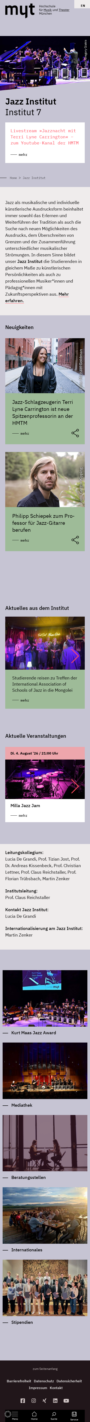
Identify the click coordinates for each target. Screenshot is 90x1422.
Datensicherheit (69, 1381)
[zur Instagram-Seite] (34, 1400)
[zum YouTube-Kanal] (67, 1400)
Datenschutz (44, 1381)
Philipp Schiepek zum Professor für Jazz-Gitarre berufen (43, 522)
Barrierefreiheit (19, 1381)
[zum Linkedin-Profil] (56, 1400)
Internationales (26, 1250)
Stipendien (22, 1322)
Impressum (38, 1388)
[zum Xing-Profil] (45, 1400)
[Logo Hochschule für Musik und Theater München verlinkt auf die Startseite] (20, 10)
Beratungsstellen (28, 1177)
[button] (71, 656)
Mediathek (21, 1105)
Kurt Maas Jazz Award (33, 1033)
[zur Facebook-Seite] (23, 1400)
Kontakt (56, 1388)
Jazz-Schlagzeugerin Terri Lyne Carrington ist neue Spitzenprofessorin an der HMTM (42, 412)
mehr (25, 433)
